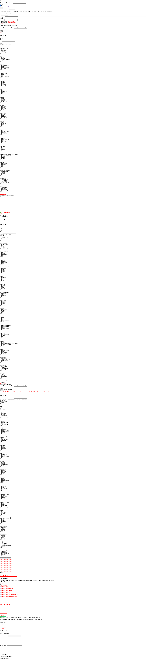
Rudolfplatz (3, 164)
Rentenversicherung (5, 161)
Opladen (3, 150)
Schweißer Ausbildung (5, 170)
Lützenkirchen (4, 134)
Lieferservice (4, 133)
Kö (1, 129)
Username (2, 17)
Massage (3, 138)
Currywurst (3, 77)
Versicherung (4, 187)
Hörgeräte (3, 114)
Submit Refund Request (4, 658)
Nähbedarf (3, 141)
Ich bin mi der (8, 21)
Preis (1, 40)
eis (2, 89)
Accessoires (3, 50)
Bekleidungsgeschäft (5, 67)
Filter (1, 389)
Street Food (3, 175)
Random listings (47, 391)
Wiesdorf (3, 193)
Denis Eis (3, 81)
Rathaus (3, 157)
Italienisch (3, 121)
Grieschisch (3, 104)
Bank (2, 63)
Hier (16, 25)
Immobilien (3, 116)
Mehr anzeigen (3, 194)
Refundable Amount (4, 635)
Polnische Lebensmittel (6, 155)
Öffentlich (3, 149)
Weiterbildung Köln (5, 190)
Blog (3, 628)
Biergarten (3, 69)
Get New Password (4, 15)
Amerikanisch (4, 53)
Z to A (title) (7, 391)
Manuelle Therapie (5, 137)
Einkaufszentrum (4, 88)
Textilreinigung (4, 181)
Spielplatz (3, 172)
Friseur (2, 97)
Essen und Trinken (3, 585)
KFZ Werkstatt (4, 125)
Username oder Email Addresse (6, 2)
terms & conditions (11, 22)
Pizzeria (3, 153)
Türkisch (3, 185)
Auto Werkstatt (4, 61)
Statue (2, 174)
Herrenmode (3, 112)
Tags (1, 49)
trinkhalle (3, 183)
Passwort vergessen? (4, 6)
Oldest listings (19, 391)
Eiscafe (2, 90)
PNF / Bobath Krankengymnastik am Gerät (9, 154)
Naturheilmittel (4, 142)
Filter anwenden (3, 195)
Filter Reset (9, 384)
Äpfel (2, 57)
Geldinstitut (3, 99)
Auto (2, 60)
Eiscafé (1, 583)
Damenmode (3, 79)
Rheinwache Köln (4, 163)
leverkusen (3, 132)
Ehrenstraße (3, 85)
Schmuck (3, 166)
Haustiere (3, 109)
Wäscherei (3, 188)
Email (1, 18)
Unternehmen (4, 186)
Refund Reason (3, 645)
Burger (2, 74)
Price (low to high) (32, 391)
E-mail (2, 13)
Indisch (2, 118)
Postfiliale (3, 156)
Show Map (2, 392)
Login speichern (4, 5)
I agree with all (8, 22)
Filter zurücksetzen (10, 195)
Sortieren (1, 390)
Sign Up (1, 23)
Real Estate (3, 158)
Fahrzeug (3, 92)
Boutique (3, 71)
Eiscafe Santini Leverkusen (8, 576)
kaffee (2, 122)
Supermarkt (3, 178)
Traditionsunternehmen (6, 182)
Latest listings (13, 391)
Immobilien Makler (5, 117)
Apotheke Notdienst (5, 59)
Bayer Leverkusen (4, 65)
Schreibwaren (4, 169)
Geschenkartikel (4, 101)
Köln (2, 130)
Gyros (2, 105)
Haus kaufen (3, 108)
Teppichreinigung (4, 179)
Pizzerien (2, 615)
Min (0, 42)
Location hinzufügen (6, 626)
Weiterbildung (4, 189)
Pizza (2, 152)
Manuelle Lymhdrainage (6, 136)
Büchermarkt (4, 72)
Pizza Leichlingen (5, 604)
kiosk (2, 126)
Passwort (2, 4)
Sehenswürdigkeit (4, 171)
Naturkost (3, 144)
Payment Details (3, 654)
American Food (4, 52)
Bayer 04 (3, 64)
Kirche (2, 128)
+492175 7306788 (6, 610)
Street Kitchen (4, 177)
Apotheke (3, 58)
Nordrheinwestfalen (5, 145)
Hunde (2, 115)
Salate (2, 165)
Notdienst (3, 146)
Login (3, 624)
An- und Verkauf (4, 55)
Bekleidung (3, 66)
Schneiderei (3, 167)
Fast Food (3, 96)
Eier (2, 87)
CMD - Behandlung (5, 76)
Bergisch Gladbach (5, 68)
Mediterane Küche (5, 139)
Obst (2, 148)
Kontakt (4, 627)
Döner (2, 83)
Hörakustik (3, 113)
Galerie (2, 98)
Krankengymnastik (5, 131)
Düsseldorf (3, 84)
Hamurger (3, 107)
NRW (2, 147)
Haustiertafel (4, 110)
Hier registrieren (12, 9)
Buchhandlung (4, 73)
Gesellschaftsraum (5, 102)
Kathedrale (3, 123)
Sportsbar (3, 173)
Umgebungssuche (3, 38)
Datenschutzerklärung (11, 21)
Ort (0, 29)
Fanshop (3, 94)
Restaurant (3, 162)
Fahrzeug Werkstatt (5, 93)
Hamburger (3, 106)
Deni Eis (3, 80)
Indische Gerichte (4, 120)
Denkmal (3, 82)
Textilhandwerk (4, 180)
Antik (2, 56)
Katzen (2, 124)
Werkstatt (3, 191)
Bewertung (2, 46)
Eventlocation (4, 91)
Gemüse (3, 100)
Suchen (1, 221)
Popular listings (26, 391)
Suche (1, 30)
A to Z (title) (2, 391)
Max (1, 43)
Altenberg (3, 51)
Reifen (2, 159)
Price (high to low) (40, 391)
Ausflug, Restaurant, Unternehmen (7, 27)
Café (2, 75)
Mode (2, 140)
